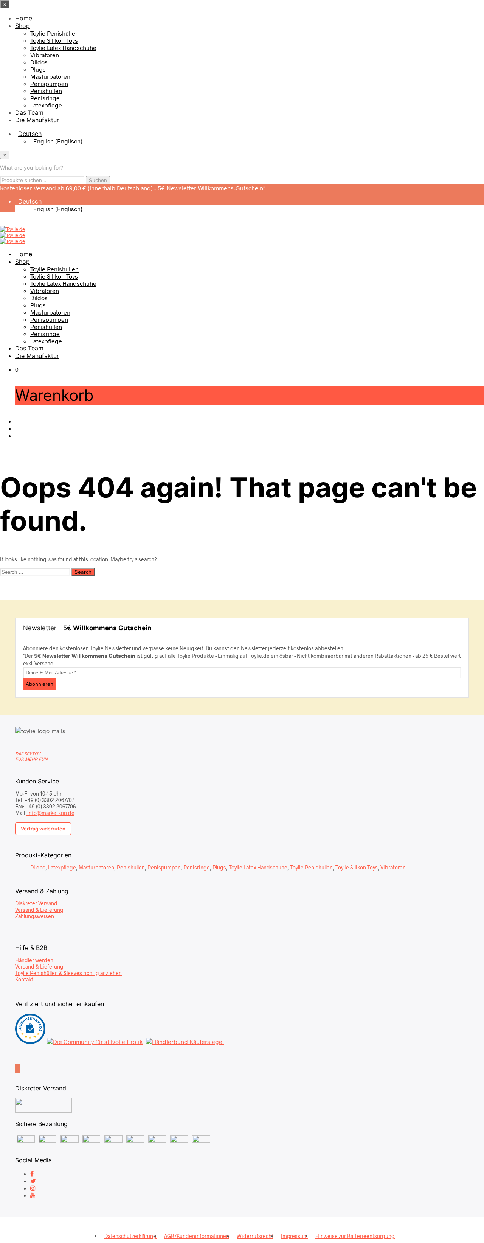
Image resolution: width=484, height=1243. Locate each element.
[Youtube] (33, 1195)
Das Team (29, 112)
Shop (22, 26)
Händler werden (34, 960)
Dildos (39, 61)
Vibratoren (44, 54)
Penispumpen (49, 83)
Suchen (98, 180)
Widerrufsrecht (255, 1236)
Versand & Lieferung (39, 910)
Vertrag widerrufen (43, 829)
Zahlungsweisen (34, 916)
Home (23, 18)
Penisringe (45, 97)
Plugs (38, 69)
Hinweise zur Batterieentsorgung (355, 1236)
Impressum (294, 1236)
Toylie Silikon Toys (54, 40)
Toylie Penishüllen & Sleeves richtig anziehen (68, 973)
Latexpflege (46, 105)
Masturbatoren (50, 76)
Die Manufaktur (37, 120)
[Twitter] (33, 1180)
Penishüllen (46, 90)
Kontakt (24, 979)
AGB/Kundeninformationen (196, 1236)
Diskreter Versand (36, 903)
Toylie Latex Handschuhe (63, 47)
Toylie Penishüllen (54, 33)
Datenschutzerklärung (130, 1236)
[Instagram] (33, 1188)
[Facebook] (32, 1173)
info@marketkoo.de (50, 813)
